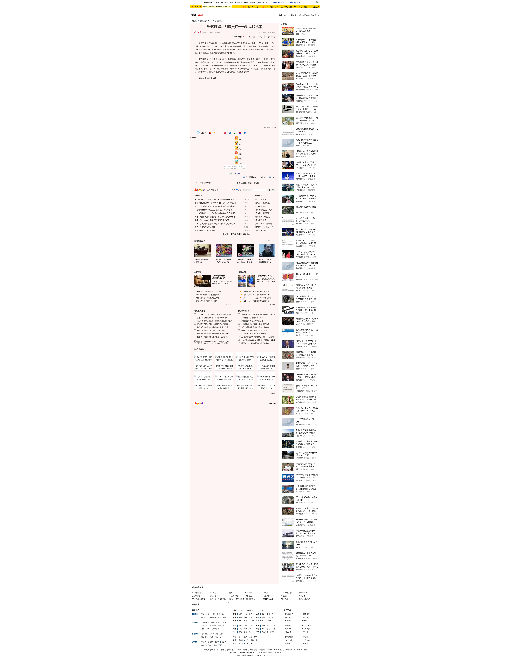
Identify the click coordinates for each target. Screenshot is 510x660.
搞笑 (240, 159)
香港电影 (219, 634)
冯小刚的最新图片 (262, 213)
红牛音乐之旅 (289, 15)
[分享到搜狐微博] (210, 133)
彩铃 (252, 640)
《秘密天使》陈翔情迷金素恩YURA (208, 291)
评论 (250, 614)
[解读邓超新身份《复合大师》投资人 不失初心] (245, 378)
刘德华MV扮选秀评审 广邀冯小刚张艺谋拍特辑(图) (216, 203)
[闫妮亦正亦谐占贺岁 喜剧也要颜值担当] (203, 378)
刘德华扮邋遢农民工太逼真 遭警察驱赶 (255, 324)
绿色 (273, 629)
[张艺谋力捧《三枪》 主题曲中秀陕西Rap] (267, 250)
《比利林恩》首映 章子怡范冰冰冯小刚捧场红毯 (214, 314)
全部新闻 (296, 650)
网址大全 (288, 632)
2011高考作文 (268, 599)
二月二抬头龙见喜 (203, 183)
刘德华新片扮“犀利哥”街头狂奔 (252, 318)
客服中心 (246, 650)
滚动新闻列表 (206, 645)
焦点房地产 (223, 7)
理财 (245, 617)
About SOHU (272, 650)
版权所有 (278, 653)
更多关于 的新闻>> (236, 234)
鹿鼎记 (241, 640)
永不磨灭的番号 (197, 593)
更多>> (272, 393)
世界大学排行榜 (304, 599)
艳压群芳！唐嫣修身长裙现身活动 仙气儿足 (212, 327)
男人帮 (317, 15)
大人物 (223, 622)
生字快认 (288, 643)
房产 (276, 7)
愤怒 (240, 154)
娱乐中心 (195, 610)
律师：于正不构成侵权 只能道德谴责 (254, 330)
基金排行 (306, 614)
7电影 (230, 593)
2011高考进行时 (287, 593)
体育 (249, 7)
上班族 (265, 593)
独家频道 (203, 21)
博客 (300, 7)
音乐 (218, 614)
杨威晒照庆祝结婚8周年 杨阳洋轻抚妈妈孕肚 (213, 324)
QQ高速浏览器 (294, 2)
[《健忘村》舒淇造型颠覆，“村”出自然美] (245, 358)
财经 (234, 617)
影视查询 (288, 617)
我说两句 (316, 7)
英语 (273, 626)
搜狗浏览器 (289, 637)
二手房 (251, 620)
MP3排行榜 (307, 626)
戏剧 (223, 614)
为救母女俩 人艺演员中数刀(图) (252, 321)
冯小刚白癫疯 (260, 206)
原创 (268, 629)
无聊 (240, 164)
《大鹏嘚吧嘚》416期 (265, 276)
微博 (305, 7)
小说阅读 (306, 643)
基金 (250, 617)
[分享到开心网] (225, 133)
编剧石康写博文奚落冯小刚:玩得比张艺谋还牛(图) (215, 206)
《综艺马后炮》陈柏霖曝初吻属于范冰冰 (256, 295)
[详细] (227, 284)
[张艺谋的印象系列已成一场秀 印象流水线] (224, 250)
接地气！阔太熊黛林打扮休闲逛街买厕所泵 (212, 337)
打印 (262, 37)
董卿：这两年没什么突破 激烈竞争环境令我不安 (258, 314)
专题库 (217, 642)
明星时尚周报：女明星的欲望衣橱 (208, 298)
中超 (268, 614)
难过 (240, 144)
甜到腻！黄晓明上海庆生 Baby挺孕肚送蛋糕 (212, 343)
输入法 (241, 643)
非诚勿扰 (284, 596)
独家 (211, 637)
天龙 (234, 640)
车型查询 (306, 637)
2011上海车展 (233, 596)
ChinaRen (210, 7)
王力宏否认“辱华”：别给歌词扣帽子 (253, 334)
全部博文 (304, 650)
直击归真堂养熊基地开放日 (248, 183)
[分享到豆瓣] (235, 133)
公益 (245, 614)
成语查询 (288, 620)
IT (268, 7)
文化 (257, 629)
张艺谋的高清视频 (262, 203)
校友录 (272, 632)
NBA (263, 614)
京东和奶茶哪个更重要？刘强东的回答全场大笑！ (214, 321)
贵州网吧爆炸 (250, 599)
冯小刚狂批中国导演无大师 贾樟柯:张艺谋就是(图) (215, 217)
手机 (245, 632)
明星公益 (204, 634)
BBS (310, 7)
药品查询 (306, 617)
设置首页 (206, 650)
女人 (281, 7)
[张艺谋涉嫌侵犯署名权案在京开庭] (202, 250)
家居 (245, 620)
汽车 (271, 7)
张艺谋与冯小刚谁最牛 (264, 224)
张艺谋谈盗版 (260, 230)
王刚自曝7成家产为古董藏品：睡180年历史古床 (258, 337)
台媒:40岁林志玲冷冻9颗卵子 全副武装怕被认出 (258, 340)
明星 (202, 614)
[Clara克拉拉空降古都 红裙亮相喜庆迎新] (266, 358)
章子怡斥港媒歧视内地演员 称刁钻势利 (255, 327)
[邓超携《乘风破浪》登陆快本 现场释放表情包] (224, 358)
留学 (268, 626)
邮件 (295, 7)
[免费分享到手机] (245, 133)
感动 (240, 149)
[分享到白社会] (220, 133)
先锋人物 (221, 626)
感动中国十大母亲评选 (218, 599)
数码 (240, 632)
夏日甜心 (213, 593)
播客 (290, 7)
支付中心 (223, 650)
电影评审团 (205, 629)
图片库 (224, 642)
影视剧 (269, 620)
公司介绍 (281, 650)
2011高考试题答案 (198, 599)
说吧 (252, 643)
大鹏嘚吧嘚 (205, 622)
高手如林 (266, 596)
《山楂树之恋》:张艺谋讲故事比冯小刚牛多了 (213, 210)
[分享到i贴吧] (240, 133)
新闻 (234, 614)
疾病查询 (288, 629)
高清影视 (213, 617)
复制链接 (252, 37)
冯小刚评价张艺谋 (262, 217)
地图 (247, 643)
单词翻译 (306, 632)
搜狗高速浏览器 (278, 2)
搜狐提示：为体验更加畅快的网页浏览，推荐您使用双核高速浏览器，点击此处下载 (236, 3)
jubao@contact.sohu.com (264, 656)
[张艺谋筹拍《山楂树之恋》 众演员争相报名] (245, 250)
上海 (250, 637)
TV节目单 (288, 640)
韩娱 (216, 637)
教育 (257, 626)
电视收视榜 (215, 629)
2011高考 (284, 599)
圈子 (240, 637)
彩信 (257, 640)
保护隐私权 (262, 650)
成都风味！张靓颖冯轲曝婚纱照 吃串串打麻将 (213, 334)
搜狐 (204, 7)
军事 (240, 614)
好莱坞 (212, 634)
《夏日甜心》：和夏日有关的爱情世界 (255, 301)
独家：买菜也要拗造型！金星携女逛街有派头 (213, 318)
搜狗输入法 (289, 614)
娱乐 (256, 7)
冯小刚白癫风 (260, 220)
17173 (216, 7)
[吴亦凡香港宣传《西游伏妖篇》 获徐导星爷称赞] (203, 358)
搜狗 (229, 7)
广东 (255, 637)
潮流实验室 (215, 622)
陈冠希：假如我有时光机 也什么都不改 (255, 343)
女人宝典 (306, 640)
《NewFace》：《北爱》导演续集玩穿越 (256, 298)
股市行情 (288, 626)
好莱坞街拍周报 (211, 301)
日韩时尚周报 (200, 301)
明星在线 (204, 626)
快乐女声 (248, 593)
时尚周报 (213, 626)
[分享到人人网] (230, 133)
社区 (219, 617)
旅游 (234, 629)
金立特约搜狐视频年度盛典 (304, 15)
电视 (213, 614)
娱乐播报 (204, 617)
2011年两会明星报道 (215, 21)
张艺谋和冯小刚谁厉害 (264, 227)
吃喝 (250, 629)
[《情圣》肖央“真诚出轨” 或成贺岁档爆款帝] (224, 378)
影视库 (210, 642)
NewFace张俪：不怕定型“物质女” (208, 295)
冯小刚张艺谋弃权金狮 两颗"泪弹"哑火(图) (212, 220)
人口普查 (302, 596)
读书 (263, 629)
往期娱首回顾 (217, 645)
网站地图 (289, 650)
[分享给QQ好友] (215, 133)
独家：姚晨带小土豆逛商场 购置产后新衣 (211, 330)
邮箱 (245, 637)
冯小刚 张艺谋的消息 (263, 210)
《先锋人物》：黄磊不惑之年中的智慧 (255, 291)
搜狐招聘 (230, 650)
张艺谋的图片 (260, 199)
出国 (263, 626)
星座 (250, 626)
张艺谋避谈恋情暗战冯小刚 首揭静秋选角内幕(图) (215, 213)
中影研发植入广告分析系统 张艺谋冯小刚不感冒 (214, 199)
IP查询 (305, 620)
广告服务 (238, 650)
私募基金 (248, 596)
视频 (286, 7)
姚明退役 (213, 596)
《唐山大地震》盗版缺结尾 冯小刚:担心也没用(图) (215, 224)
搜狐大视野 (303, 593)
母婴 (240, 626)
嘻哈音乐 (204, 637)
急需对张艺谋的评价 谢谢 (205, 227)
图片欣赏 (306, 629)
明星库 (203, 642)
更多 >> (228, 304)
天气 (240, 629)
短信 (247, 640)
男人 (250, 632)
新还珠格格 (196, 596)
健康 (245, 629)
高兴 (240, 140)
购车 (240, 620)
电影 (208, 614)
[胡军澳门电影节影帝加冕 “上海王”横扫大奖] (266, 378)
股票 (240, 617)
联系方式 (253, 650)
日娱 (221, 637)
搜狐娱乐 (195, 21)
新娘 (245, 626)
